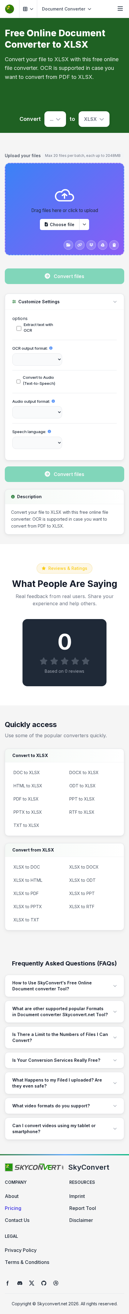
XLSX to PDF (26, 893)
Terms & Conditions (27, 1262)
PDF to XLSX (26, 798)
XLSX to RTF (81, 906)
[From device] (68, 245)
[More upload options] (84, 224)
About (12, 1196)
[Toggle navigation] (120, 9)
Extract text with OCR (38, 327)
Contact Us (17, 1220)
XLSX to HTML (28, 880)
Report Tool (82, 1208)
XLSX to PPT (82, 893)
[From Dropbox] (91, 245)
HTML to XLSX (28, 785)
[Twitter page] (32, 1283)
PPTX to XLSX (28, 812)
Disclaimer (81, 1220)
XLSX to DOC (27, 867)
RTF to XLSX (81, 812)
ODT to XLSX (82, 785)
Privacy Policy (21, 1250)
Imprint (77, 1196)
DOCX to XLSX (84, 772)
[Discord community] (20, 1283)
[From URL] (80, 245)
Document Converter (63, 8)
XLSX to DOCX (84, 867)
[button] (28, 9)
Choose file (62, 224)
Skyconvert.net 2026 (58, 1303)
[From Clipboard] (114, 245)
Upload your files (23, 155)
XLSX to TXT (26, 919)
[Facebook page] (8, 1283)
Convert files (69, 276)
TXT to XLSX (26, 825)
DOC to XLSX (27, 772)
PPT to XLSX (82, 798)
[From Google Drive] (102, 245)
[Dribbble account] (56, 1283)
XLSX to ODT (82, 880)
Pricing (13, 1208)
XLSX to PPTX (28, 906)
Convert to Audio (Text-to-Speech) (39, 380)
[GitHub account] (44, 1283)
